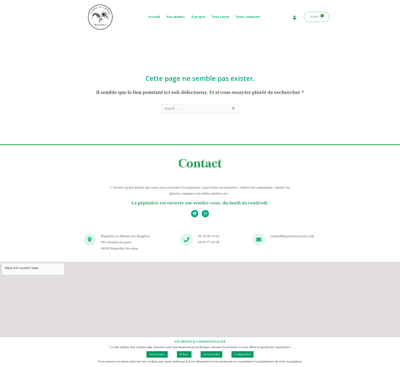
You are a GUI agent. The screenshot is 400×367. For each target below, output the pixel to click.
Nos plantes (175, 17)
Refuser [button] (184, 354)
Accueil (154, 17)
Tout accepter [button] (157, 354)
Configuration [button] (242, 354)
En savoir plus (211, 354)
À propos (198, 17)
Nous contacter (248, 17)
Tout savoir (221, 17)
